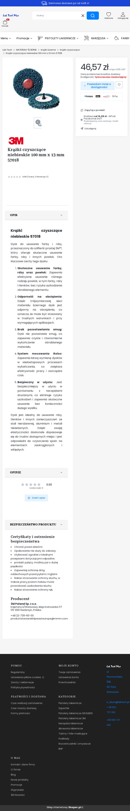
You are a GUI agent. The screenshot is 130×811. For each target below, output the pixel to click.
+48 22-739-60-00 (22, 615)
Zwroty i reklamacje (22, 682)
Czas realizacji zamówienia (26, 703)
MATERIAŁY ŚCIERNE (26, 49)
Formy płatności (20, 713)
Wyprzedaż (17, 790)
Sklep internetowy (64, 807)
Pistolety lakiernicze (70, 703)
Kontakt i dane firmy (23, 764)
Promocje (16, 784)
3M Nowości (18, 795)
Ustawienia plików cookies (26, 677)
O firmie (15, 769)
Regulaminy (18, 672)
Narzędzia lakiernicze (71, 723)
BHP (61, 748)
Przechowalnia (67, 682)
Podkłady (64, 738)
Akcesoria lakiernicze (71, 728)
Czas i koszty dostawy (24, 708)
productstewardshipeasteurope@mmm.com (39, 618)
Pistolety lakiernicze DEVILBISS (76, 713)
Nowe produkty (19, 779)
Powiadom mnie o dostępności (99, 85)
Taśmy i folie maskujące (73, 733)
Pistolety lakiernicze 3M (72, 718)
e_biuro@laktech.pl (118, 702)
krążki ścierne (48, 49)
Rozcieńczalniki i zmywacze (75, 743)
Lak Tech (7, 49)
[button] (93, 15)
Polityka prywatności (23, 687)
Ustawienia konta (69, 677)
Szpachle (64, 708)
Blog (13, 774)
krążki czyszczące (70, 49)
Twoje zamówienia (69, 672)
